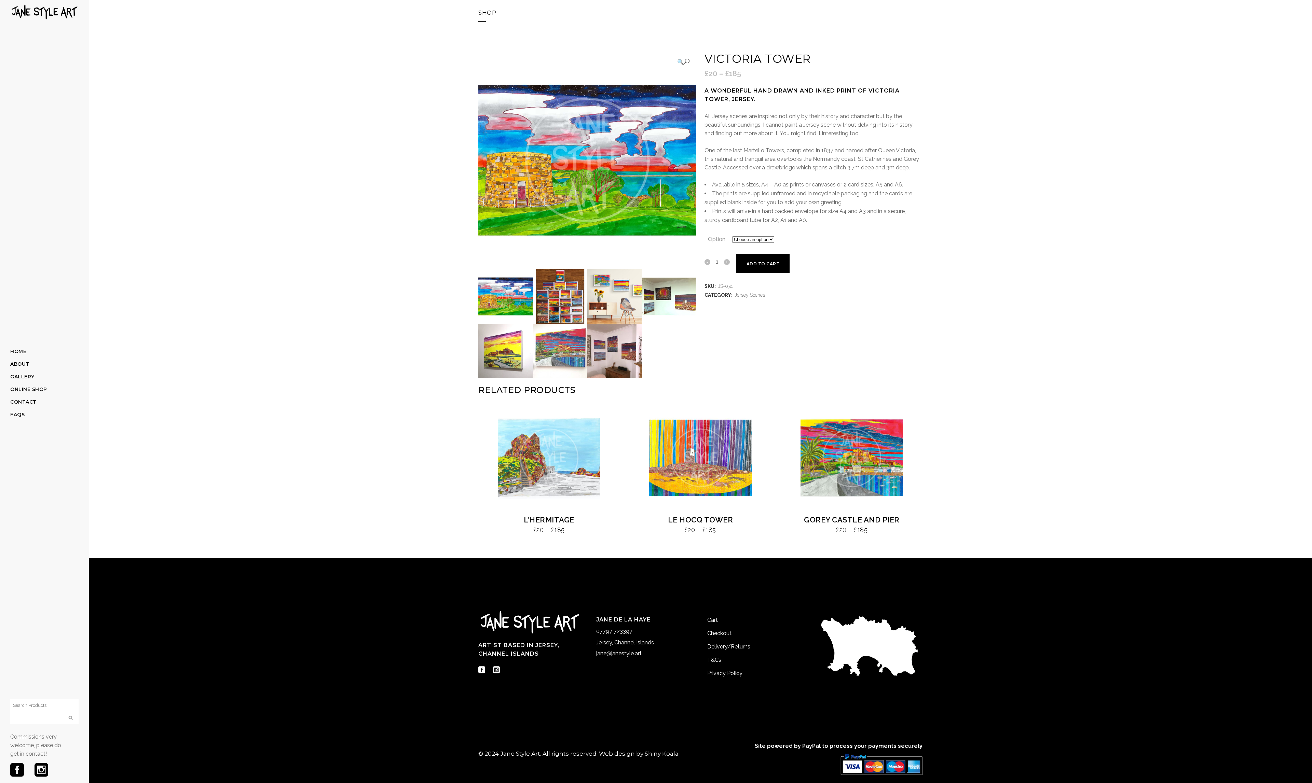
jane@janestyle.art (619, 653)
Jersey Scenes (750, 295)
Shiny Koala (662, 753)
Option (716, 239)
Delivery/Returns (728, 646)
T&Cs (714, 660)
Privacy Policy (724, 673)
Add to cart (763, 263)
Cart (712, 620)
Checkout (719, 633)
